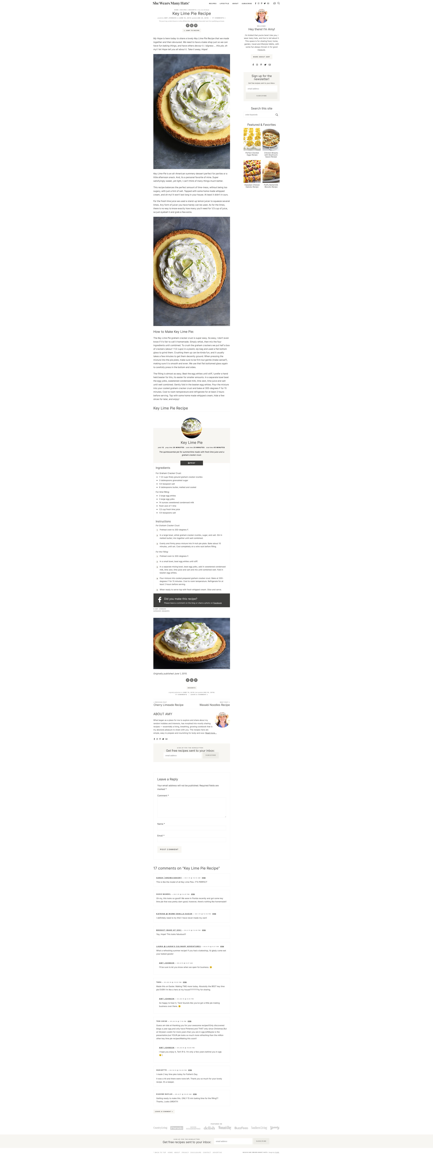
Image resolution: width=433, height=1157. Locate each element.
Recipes (213, 3)
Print (192, 463)
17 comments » (219, 18)
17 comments (181, 694)
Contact (207, 1152)
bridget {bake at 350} (169, 930)
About (235, 3)
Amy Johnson (170, 18)
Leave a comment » (199, 694)
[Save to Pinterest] (196, 25)
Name (161, 824)
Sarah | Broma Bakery (169, 878)
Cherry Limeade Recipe (168, 704)
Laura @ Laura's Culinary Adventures (178, 946)
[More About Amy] (262, 16)
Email (161, 835)
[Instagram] (258, 3)
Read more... (211, 733)
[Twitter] (264, 3)
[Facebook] (256, 3)
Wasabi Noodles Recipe (214, 704)
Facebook (217, 603)
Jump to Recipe (192, 30)
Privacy (185, 1152)
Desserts (192, 9)
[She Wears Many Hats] (171, 3)
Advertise (217, 1152)
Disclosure (196, 1152)
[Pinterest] (261, 3)
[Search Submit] (277, 115)
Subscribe (247, 3)
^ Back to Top (159, 1152)
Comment (163, 795)
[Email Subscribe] (166, 739)
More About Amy (261, 57)
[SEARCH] (279, 3)
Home (176, 9)
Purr (277, 1152)
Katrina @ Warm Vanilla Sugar (174, 914)
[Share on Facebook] (187, 25)
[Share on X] (191, 25)
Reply (203, 878)
